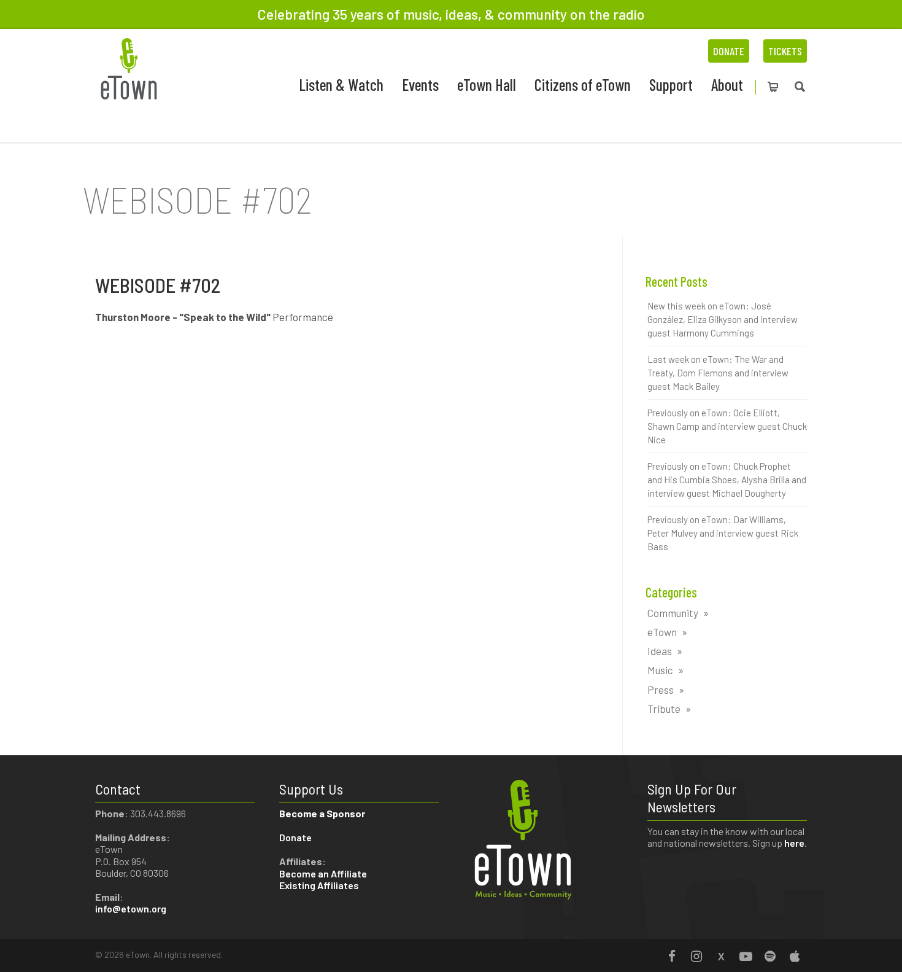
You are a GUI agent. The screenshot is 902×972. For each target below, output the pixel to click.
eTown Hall (486, 84)
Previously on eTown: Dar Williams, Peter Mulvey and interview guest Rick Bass (722, 533)
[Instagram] (696, 956)
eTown (662, 632)
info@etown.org (130, 908)
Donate (728, 50)
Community (672, 613)
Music (660, 670)
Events (420, 84)
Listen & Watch (341, 84)
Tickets (785, 50)
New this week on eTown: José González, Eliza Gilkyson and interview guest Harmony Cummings (722, 319)
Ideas (659, 651)
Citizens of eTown (582, 84)
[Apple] (794, 956)
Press (660, 689)
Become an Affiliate (324, 873)
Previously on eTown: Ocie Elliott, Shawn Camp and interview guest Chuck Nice (727, 426)
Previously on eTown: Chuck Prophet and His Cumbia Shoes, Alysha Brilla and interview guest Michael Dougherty (726, 480)
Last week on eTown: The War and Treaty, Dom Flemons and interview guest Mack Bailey (717, 373)
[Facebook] (672, 956)
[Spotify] (770, 956)
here (794, 843)
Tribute (663, 708)
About (727, 84)
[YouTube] (745, 956)
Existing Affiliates (319, 885)
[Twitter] (721, 956)
